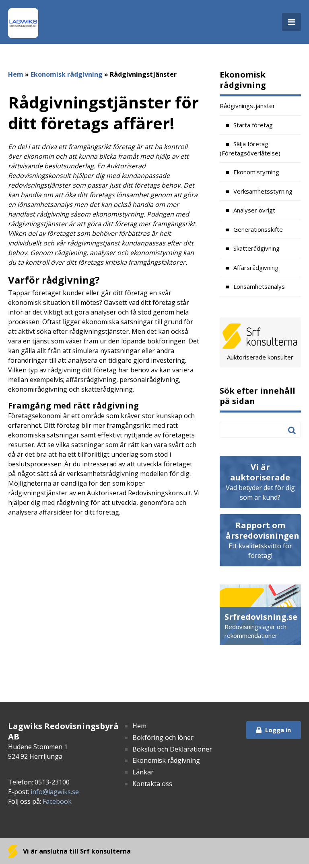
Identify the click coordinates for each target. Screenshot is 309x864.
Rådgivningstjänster (247, 106)
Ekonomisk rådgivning (67, 74)
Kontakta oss (152, 783)
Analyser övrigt (254, 210)
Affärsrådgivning (255, 267)
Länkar (143, 772)
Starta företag (253, 125)
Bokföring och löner (163, 737)
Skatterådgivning (256, 248)
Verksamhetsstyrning (263, 191)
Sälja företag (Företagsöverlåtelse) (250, 148)
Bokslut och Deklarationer (172, 749)
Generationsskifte (258, 229)
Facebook (57, 801)
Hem (15, 74)
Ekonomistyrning (256, 172)
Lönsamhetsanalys (259, 286)
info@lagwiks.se (55, 791)
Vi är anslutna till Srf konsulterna (76, 851)
